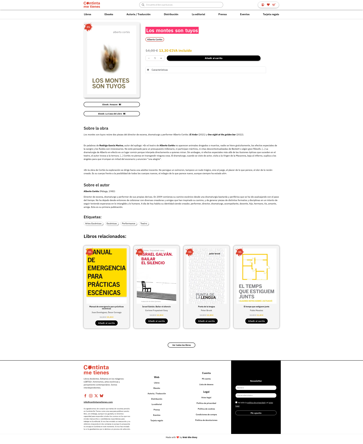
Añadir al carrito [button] (106, 323)
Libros (87, 14)
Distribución (171, 14)
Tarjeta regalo (271, 14)
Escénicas (112, 223)
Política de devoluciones (206, 420)
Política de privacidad (206, 403)
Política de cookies (206, 409)
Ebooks (109, 14)
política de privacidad (256, 403)
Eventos (245, 14)
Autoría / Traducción (138, 14)
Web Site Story (189, 437)
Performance (128, 223)
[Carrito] (274, 4)
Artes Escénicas (93, 223)
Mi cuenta (206, 378)
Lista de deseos (206, 384)
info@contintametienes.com (98, 402)
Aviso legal (206, 397)
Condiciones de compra (206, 414)
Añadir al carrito (213, 58)
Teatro (143, 223)
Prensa (222, 14)
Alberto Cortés (154, 39)
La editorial (198, 14)
